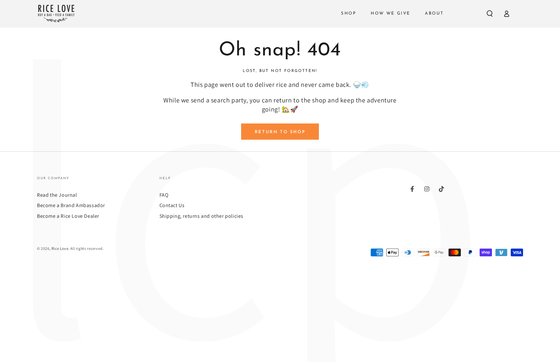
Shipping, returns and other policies (201, 216)
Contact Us (172, 205)
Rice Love (60, 248)
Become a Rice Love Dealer (68, 216)
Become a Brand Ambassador (71, 205)
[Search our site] (489, 13)
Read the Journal (57, 195)
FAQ (164, 195)
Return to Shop (280, 132)
